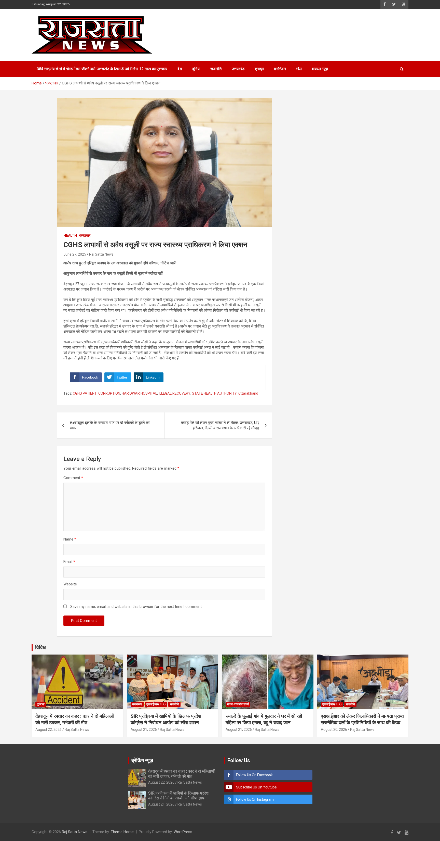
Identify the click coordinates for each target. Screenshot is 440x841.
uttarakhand (248, 393)
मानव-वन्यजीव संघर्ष (238, 704)
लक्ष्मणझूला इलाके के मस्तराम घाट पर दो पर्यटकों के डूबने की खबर (109, 425)
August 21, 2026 (144, 729)
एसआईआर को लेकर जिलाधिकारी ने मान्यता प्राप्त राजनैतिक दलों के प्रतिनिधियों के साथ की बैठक (362, 719)
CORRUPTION (109, 393)
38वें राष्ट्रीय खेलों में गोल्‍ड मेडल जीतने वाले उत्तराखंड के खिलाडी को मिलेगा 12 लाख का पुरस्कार (102, 69)
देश (179, 69)
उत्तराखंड (238, 69)
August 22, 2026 (48, 729)
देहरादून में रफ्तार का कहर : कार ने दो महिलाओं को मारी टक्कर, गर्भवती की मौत (74, 719)
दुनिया (196, 69)
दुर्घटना (41, 704)
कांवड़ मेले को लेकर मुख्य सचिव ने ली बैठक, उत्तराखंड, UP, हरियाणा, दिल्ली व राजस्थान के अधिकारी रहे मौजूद (220, 425)
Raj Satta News (101, 254)
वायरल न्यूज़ (320, 69)
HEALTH (70, 235)
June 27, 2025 (74, 254)
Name (69, 539)
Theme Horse (122, 832)
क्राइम (259, 69)
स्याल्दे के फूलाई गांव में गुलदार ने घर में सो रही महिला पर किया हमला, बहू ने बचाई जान (264, 719)
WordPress (183, 832)
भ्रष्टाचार (84, 235)
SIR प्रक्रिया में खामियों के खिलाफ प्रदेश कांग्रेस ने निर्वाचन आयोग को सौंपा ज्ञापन (166, 719)
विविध (40, 647)
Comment (73, 477)
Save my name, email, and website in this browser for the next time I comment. (136, 606)
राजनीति (216, 69)
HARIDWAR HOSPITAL (139, 393)
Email (69, 561)
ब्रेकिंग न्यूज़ (142, 760)
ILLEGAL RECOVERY (174, 393)
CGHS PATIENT (85, 393)
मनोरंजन (280, 69)
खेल (299, 69)
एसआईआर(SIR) (156, 704)
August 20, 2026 (334, 729)
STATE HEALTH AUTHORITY (214, 393)
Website (70, 584)
